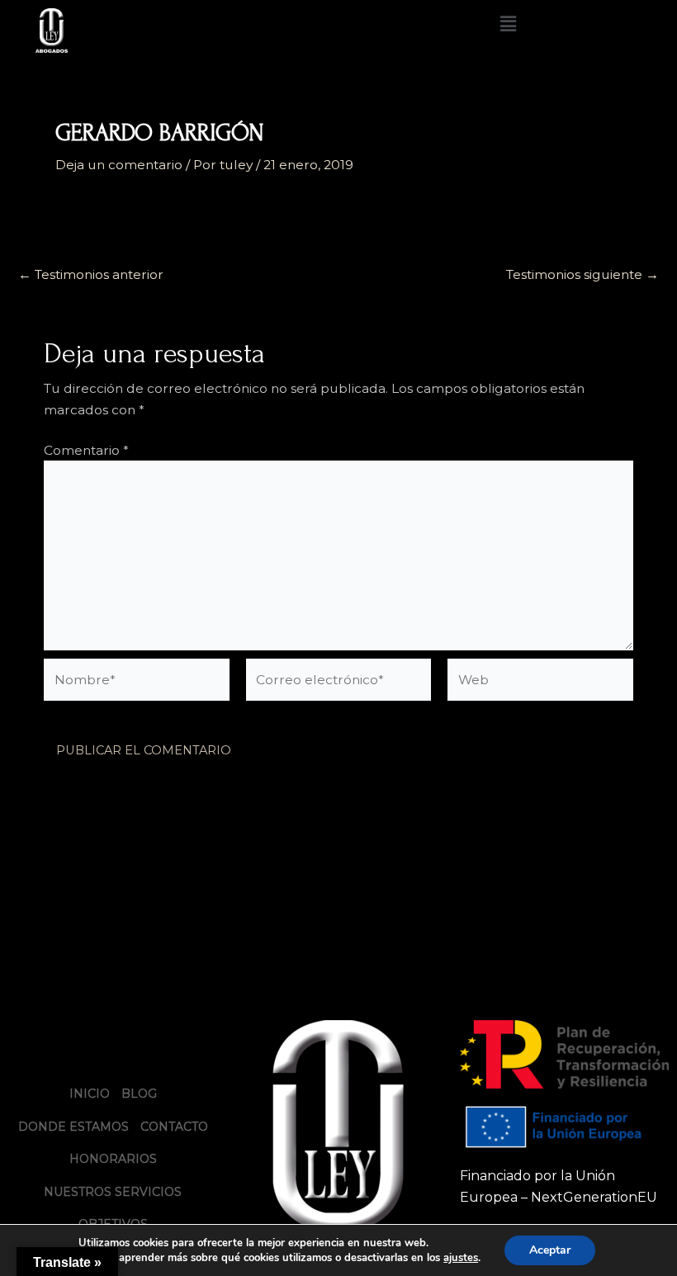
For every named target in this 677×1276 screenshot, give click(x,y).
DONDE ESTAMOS (73, 1126)
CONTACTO (174, 1126)
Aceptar (549, 1250)
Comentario (86, 450)
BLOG (139, 1093)
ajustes (460, 1257)
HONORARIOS (113, 1158)
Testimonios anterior (90, 274)
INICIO (89, 1093)
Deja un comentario (118, 164)
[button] (508, 24)
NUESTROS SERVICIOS (113, 1191)
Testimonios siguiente (582, 274)
